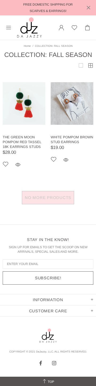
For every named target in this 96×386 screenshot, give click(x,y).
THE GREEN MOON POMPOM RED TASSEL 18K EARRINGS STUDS (22, 142)
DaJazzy (29, 27)
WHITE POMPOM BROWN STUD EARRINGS (72, 139)
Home (27, 45)
